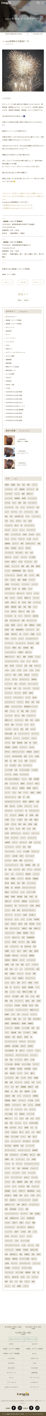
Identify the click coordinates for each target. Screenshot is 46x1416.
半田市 (38, 792)
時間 (29, 847)
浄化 (21, 1091)
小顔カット (21, 611)
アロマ (12, 521)
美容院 (26, 1127)
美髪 (28, 797)
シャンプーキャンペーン (11, 865)
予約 (13, 1037)
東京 (34, 829)
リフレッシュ (36, 1263)
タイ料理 (30, 1100)
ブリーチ (28, 697)
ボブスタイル (8, 810)
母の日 (35, 1069)
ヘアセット (30, 1050)
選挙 (27, 729)
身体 (38, 969)
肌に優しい (13, 1200)
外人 (12, 874)
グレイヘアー (35, 733)
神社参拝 (32, 924)
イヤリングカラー (18, 697)
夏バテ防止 (8, 1145)
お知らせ (13, 924)
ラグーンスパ (31, 1041)
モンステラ (13, 815)
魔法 (32, 647)
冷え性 (7, 1236)
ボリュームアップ (33, 684)
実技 (24, 571)
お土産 (7, 824)
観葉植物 (19, 1182)
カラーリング (8, 684)
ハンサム (7, 571)
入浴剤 (7, 625)
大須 (26, 819)
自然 (16, 1091)
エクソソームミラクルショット (15, 352)
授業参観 (12, 1069)
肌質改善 (19, 743)
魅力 (6, 516)
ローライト (18, 693)
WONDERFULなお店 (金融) (14, 420)
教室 (13, 743)
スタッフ (19, 625)
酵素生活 (14, 960)
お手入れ (28, 548)
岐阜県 (31, 693)
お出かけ (8, 377)
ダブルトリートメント (24, 1150)
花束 (26, 666)
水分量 (7, 1263)
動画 (15, 1019)
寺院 (23, 829)
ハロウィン (8, 675)
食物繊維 (30, 987)
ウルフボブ (23, 684)
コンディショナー (34, 901)
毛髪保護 (37, 1105)
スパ (24, 1019)
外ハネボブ (31, 643)
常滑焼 (13, 896)
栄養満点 (27, 1254)
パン (6, 815)
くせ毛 (23, 1245)
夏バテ (34, 1136)
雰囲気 (19, 1286)
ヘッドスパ (8, 729)
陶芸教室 (21, 815)
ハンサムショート (10, 575)
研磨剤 (7, 951)
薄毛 (21, 1195)
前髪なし (13, 561)
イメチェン (33, 761)
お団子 (7, 602)
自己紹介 (12, 1073)
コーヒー (21, 1209)
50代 (37, 1245)
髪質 (6, 1281)
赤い (13, 1168)
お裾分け (20, 652)
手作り (7, 638)
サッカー (23, 1136)
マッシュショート (20, 643)
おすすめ (7, 503)
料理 (6, 928)
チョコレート (34, 1168)
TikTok (7, 1132)
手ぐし (12, 829)
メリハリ (23, 838)
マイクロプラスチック (32, 638)
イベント (7, 910)
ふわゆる (19, 598)
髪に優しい (8, 1195)
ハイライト (32, 580)
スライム (7, 1186)
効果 (6, 783)
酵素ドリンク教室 (27, 992)
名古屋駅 (7, 955)
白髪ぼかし (31, 1227)
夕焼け (31, 896)
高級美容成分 (30, 1191)
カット (8, 334)
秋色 (23, 620)
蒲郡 (20, 607)
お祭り (21, 856)
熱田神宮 (35, 1150)
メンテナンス (23, 747)
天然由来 (25, 1250)
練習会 (22, 783)
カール (38, 634)
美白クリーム (15, 937)
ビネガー (7, 856)
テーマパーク (25, 584)
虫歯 (28, 942)
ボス (38, 629)
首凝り (25, 951)
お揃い (35, 743)
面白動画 (7, 1191)
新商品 (7, 964)
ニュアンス (24, 557)
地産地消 (7, 1259)
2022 (31, 552)
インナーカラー (36, 516)
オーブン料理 (14, 1136)
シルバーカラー (28, 860)
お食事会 (22, 788)
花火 (26, 552)
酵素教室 (17, 498)
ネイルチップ (26, 1096)
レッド (26, 724)
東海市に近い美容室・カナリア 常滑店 (16, 269)
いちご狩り (13, 765)
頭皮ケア (24, 1204)
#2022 (26, 300)
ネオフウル (22, 1041)
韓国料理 (32, 625)
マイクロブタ (8, 616)
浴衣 (25, 575)
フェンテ (29, 1236)
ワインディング (9, 507)
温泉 (37, 815)
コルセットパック (10, 933)
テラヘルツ (14, 1236)
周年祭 (38, 905)
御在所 (7, 892)
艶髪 (23, 494)
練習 (21, 860)
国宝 (6, 761)
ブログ (26, 1073)
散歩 (15, 675)
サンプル (30, 1105)
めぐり (24, 982)
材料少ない (15, 955)
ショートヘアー (31, 530)
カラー (20, 616)
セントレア (8, 697)
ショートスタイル (29, 525)
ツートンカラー (19, 810)
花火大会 (19, 575)
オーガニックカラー (10, 1150)
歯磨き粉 (27, 1091)
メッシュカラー (15, 584)
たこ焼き (19, 806)
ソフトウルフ (8, 1005)
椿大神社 (30, 1046)
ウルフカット (23, 842)
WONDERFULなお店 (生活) (14, 417)
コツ (17, 507)
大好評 (38, 1001)
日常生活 (8, 381)
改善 (6, 829)
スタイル (25, 1286)
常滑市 (24, 498)
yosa (32, 1118)
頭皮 (29, 602)
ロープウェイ (14, 892)
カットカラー (22, 1100)
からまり (7, 1222)
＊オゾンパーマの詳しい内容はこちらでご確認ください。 (23, 193)
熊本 (18, 910)
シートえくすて (30, 1145)
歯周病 (33, 942)
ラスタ (38, 1082)
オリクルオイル (21, 1227)
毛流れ (7, 548)
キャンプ (7, 647)
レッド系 (29, 919)
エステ (37, 1118)
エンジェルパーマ (10, 702)
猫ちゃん (32, 1155)
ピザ (12, 1087)
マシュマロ (24, 955)
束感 (6, 1254)
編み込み (27, 675)
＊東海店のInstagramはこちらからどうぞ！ (18, 205)
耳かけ (16, 525)
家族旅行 (7, 1105)
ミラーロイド (10, 342)
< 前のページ (7, 282)
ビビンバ (7, 942)
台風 (37, 643)
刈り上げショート (24, 679)
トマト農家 (26, 851)
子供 (6, 521)
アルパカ (7, 1164)
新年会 (20, 924)
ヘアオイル (35, 964)
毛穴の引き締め (34, 1123)
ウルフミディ (14, 838)
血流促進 (17, 1028)
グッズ (14, 1186)
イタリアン (36, 874)
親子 (17, 1087)
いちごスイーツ (31, 715)
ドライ (7, 1177)
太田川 (7, 878)
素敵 (30, 779)
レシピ (22, 892)
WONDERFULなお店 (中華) (14, 399)
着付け (32, 1073)
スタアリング (8, 1241)
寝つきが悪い (36, 1019)
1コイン (28, 1222)
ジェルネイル (8, 525)
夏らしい (14, 788)
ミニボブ (25, 634)
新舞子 (26, 1037)
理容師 (7, 607)
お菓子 (20, 675)
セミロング (27, 616)
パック (25, 1123)
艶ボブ (37, 783)
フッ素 (34, 1091)
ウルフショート (32, 838)
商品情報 (8, 363)
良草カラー (9, 349)
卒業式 (14, 647)
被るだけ (23, 1046)
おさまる (31, 534)
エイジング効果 (26, 1064)
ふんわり (16, 557)
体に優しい (32, 915)
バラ (28, 1159)
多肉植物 (25, 647)
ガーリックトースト (16, 1177)
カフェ (35, 607)
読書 (27, 711)
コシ (21, 969)
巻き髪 (30, 824)
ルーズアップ (8, 693)
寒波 (12, 724)
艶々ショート (20, 593)
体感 (6, 1218)
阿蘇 (13, 910)
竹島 (24, 607)
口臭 (34, 946)
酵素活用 (24, 901)
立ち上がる (13, 1127)
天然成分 (30, 657)
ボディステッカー (30, 978)
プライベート (18, 1082)
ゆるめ (24, 602)
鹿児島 (25, 801)
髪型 (28, 485)
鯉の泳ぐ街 (15, 1277)
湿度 (19, 580)
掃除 (6, 1209)
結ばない (35, 788)
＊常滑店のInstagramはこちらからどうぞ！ (18, 208)
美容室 (13, 485)
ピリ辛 (37, 1100)
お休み (7, 924)
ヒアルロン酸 (8, 1064)
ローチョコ (37, 842)
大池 (38, 1028)
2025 (6, 946)
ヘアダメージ (19, 874)
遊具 (6, 806)
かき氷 (14, 589)
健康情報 (8, 360)
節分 (22, 729)
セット (20, 1127)
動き (33, 702)
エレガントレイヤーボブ (28, 887)
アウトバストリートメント (12, 1245)
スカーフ (16, 729)
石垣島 (31, 815)
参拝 (12, 629)
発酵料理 (14, 1259)
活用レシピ (8, 901)
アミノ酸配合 (24, 1155)
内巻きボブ (8, 738)
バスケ (13, 1014)
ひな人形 (35, 1200)
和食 (19, 797)
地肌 (6, 992)
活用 (33, 1001)
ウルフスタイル (16, 1105)
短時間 (19, 933)
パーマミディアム (15, 534)
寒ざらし (7, 1277)
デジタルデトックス (25, 1263)
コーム (13, 951)
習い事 (7, 883)
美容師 (30, 982)
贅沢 (6, 666)
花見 (33, 1028)
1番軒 (26, 1182)
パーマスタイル (24, 774)
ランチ (27, 516)
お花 (33, 1082)
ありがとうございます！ (28, 910)
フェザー (18, 847)
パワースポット (32, 503)
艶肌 (6, 1127)
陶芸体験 (19, 896)
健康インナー (8, 1118)
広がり (26, 1195)
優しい (19, 657)
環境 (34, 865)
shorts (14, 978)
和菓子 (32, 792)
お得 (15, 688)
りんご (36, 806)
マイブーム (32, 1109)
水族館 (7, 634)
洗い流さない (8, 905)
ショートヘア (8, 715)
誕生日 (27, 702)
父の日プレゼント (30, 543)
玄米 (18, 883)
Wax (35, 561)
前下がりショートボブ (18, 752)
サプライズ (20, 702)
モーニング (18, 915)
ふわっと (34, 738)
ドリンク (7, 743)
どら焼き (19, 819)
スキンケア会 (30, 1114)
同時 (26, 720)
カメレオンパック (10, 1227)
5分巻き (7, 566)
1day (18, 992)
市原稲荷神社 (19, 629)
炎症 (6, 987)
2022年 (7, 561)
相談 (33, 1281)
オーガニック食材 (24, 1259)
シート (37, 987)
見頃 (11, 1001)
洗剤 (6, 598)
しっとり (12, 992)
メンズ (20, 761)
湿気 (27, 1209)
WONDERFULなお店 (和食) (14, 392)
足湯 (11, 1123)
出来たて (26, 1177)
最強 (38, 575)
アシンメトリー (19, 1001)
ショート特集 (25, 1028)
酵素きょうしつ (34, 1010)
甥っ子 (21, 1132)
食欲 (21, 1254)
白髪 (39, 543)
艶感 (23, 566)
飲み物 (24, 987)
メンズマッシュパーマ (22, 1010)
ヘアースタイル (9, 552)
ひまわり (27, 1082)
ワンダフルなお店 (24, 770)
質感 (6, 711)
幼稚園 (36, 1078)
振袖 (30, 928)
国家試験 (13, 607)
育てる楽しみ (26, 1141)
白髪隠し (12, 973)
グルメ (14, 792)
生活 (6, 1059)
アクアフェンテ (9, 1272)
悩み (21, 1281)
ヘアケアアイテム (29, 969)
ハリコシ (33, 711)
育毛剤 (7, 629)
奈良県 (7, 887)
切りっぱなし (19, 552)
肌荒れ (27, 1001)
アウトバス (21, 539)
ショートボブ (8, 498)
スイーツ (7, 792)
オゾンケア (14, 1263)
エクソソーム (8, 915)
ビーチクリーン (9, 643)
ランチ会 (7, 788)
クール (19, 851)
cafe (33, 611)
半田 (20, 792)
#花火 (20, 300)
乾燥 (20, 824)
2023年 (37, 720)
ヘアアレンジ (30, 507)
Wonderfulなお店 (17, 756)
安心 (11, 1281)
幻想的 (7, 1136)
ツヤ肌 (32, 1059)
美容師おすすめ (14, 1218)
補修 (28, 1186)
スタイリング (35, 833)
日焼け (38, 1132)
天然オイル (22, 1191)
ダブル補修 (15, 996)
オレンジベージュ (31, 620)
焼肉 (6, 1073)
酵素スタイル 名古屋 (12, 367)
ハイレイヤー (33, 1055)
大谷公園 (17, 1005)
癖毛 (24, 824)
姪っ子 (27, 1132)
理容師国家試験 (16, 571)
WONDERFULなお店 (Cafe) (14, 402)
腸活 (27, 566)
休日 (11, 516)
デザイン (27, 1281)
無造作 (38, 566)
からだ (38, 924)
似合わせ (13, 611)
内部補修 (18, 1250)
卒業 (36, 1005)
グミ (25, 1109)
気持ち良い (8, 1019)
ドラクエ (37, 1182)
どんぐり (21, 638)
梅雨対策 (22, 1114)
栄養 (26, 896)
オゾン (32, 724)
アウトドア (36, 1064)
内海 (6, 620)
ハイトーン (16, 738)
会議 (26, 924)
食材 (6, 973)
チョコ (22, 661)
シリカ (35, 1231)
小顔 (12, 964)
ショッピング (25, 738)
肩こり (19, 951)
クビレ (13, 819)
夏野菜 (24, 589)
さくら (31, 756)
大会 (24, 521)
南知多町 (28, 874)
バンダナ (13, 638)
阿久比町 (28, 878)
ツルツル (7, 756)
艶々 (16, 684)
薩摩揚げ (31, 801)
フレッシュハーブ (16, 1141)
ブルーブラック (19, 720)
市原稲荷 (27, 865)
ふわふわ (31, 747)
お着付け (24, 928)
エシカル (36, 593)
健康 (24, 657)
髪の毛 (34, 697)
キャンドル (34, 1177)
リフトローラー (14, 946)
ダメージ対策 (19, 1272)
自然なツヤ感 (34, 1250)
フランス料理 (8, 770)
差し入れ (12, 806)
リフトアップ (8, 1028)
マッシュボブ (31, 1173)
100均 (29, 521)
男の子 (30, 1078)
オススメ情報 (10, 356)
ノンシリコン (36, 602)
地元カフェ (8, 557)
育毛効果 (17, 1064)
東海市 (7, 485)
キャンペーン (26, 688)
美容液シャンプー (10, 1204)
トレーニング (15, 566)
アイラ (7, 1087)
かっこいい (25, 1014)
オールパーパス (23, 905)
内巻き (25, 534)
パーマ (22, 507)
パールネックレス (34, 1204)
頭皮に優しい (13, 1254)
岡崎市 (7, 1091)
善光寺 (25, 693)
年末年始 (36, 919)
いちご (7, 1032)
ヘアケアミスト (9, 1250)
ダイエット (17, 987)
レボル (24, 1173)
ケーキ (16, 919)
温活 (6, 1123)
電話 (31, 1182)
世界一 (26, 1059)
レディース (31, 1245)
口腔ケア (14, 1222)
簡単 (22, 543)
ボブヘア (29, 593)
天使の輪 (7, 589)
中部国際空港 (30, 937)
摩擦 (30, 842)
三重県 (7, 819)
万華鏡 (32, 634)
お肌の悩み (25, 1168)
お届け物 (13, 548)
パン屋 (29, 539)
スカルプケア (8, 494)
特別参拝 (7, 1037)
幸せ (24, 847)
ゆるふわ (18, 521)
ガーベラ (7, 1168)
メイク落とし (26, 1032)
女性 (18, 485)
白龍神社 (7, 842)
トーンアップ (18, 1059)
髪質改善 (8, 331)
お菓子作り (14, 634)
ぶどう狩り (16, 901)
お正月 (7, 833)
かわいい (7, 996)
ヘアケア (13, 539)
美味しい (13, 602)
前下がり (7, 752)
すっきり (37, 657)
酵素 (32, 566)
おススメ (7, 530)
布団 (38, 702)
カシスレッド (8, 919)
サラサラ (33, 729)
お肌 (18, 1168)
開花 (38, 996)
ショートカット (14, 783)
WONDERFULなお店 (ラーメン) (15, 406)
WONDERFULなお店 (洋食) (14, 395)
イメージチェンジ (10, 593)
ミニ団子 (23, 1231)
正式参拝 (14, 747)
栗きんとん (28, 652)
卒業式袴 (29, 752)
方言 (27, 996)
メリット (12, 711)
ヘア (20, 512)
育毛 (34, 1272)
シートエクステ (31, 960)
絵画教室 (35, 878)
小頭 (17, 964)
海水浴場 (17, 887)
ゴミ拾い (13, 580)
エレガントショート (10, 797)
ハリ (16, 969)
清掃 (23, 715)
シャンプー (35, 584)
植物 (26, 761)
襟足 (25, 756)
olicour (14, 1191)
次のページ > (38, 282)
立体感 (7, 584)
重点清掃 (36, 779)
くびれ (7, 670)
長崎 (22, 996)
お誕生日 (7, 1096)
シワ (16, 1118)
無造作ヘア (27, 598)
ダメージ (7, 1286)
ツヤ (16, 1281)
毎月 (23, 869)
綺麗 (31, 666)
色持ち (38, 1254)
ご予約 (31, 905)
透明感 (28, 788)
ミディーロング (30, 856)
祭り (20, 765)
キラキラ (7, 1182)
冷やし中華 (36, 1141)
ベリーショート (28, 512)
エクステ (22, 960)
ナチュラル (36, 598)
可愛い (7, 534)
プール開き (32, 557)
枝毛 (11, 969)
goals (38, 1191)
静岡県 (7, 1014)
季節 (29, 1136)
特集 (34, 973)
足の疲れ (37, 1213)
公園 (37, 801)
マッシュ (22, 530)
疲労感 (7, 1023)
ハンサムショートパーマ (11, 661)
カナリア (19, 1073)
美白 (20, 1032)
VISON (7, 838)
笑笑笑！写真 (10, 385)
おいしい (21, 548)
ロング (7, 512)
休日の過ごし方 (19, 516)
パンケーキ (8, 774)
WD (16, 905)
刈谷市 (38, 625)
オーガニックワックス (22, 1055)
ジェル (7, 1109)
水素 (29, 1231)
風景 (11, 1082)
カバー (28, 964)
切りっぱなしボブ (14, 620)
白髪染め (34, 679)
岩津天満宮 (13, 1209)
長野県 (7, 1159)
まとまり (12, 598)
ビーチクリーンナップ (11, 1041)
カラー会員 (8, 688)
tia (36, 1127)
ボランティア (24, 1213)
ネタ (16, 1114)
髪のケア (22, 1050)
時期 (6, 1001)
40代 (23, 485)
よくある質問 (10, 374)
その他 (8, 388)
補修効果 (16, 1145)
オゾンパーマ (10, 327)
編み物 (36, 951)
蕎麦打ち (30, 1087)
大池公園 (14, 856)
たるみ (21, 1118)
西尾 (29, 607)
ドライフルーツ (27, 765)
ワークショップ (9, 847)
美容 (24, 1105)
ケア (13, 1286)
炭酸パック (37, 928)
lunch (28, 829)
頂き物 (12, 666)
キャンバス (17, 869)
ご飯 (36, 512)
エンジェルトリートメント (32, 1164)
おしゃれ (28, 973)
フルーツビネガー (10, 851)
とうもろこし (15, 1268)
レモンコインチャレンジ (11, 1213)
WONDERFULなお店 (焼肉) (14, 413)
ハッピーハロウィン (10, 652)
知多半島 (35, 616)
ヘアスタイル (8, 489)
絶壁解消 (7, 543)
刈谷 (22, 865)
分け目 (22, 1277)
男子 (18, 1014)
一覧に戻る (23, 282)
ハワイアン (20, 878)
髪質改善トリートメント (30, 706)
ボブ (16, 489)
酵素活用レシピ (11, 370)
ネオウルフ (37, 666)
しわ (33, 1132)
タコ (28, 1277)
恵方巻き (7, 960)
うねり (7, 874)
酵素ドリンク (8, 720)
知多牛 (16, 1231)
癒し (20, 647)
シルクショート (30, 629)
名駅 (31, 819)
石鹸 (26, 743)
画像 (38, 1155)
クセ (6, 765)
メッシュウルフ (9, 1010)
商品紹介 (20, 978)
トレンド (17, 494)
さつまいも (21, 1186)
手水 (31, 720)
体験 (37, 1087)
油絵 (10, 869)
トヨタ (32, 996)
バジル (7, 1141)
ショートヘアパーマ (24, 733)
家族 (17, 1078)
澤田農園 (23, 1087)
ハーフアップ (18, 1109)
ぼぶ (20, 1019)
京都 (15, 761)
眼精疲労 (30, 1023)
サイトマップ (34, 1387)
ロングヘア (15, 543)
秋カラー (35, 661)
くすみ (16, 1241)
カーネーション (20, 1159)
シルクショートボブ (16, 706)
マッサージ (34, 1014)
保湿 (6, 969)
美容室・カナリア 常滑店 (8, 274)
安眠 (29, 1019)
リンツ (28, 661)
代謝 (22, 711)
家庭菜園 (7, 1100)
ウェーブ (35, 539)
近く (12, 1159)
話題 (28, 611)
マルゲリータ (35, 851)
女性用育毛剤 (30, 1218)
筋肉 (18, 982)
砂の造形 (19, 1069)
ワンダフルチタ (9, 1078)
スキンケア (21, 942)
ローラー (22, 1236)
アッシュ (24, 779)
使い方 (31, 1005)
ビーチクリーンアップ (24, 1200)
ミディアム (14, 512)
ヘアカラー (35, 675)
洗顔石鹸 (13, 1032)
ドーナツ (7, 937)
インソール (19, 724)
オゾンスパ (19, 1164)
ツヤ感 (32, 1195)
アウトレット (28, 806)
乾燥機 (7, 706)
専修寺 (15, 860)
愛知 (31, 1213)
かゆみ (36, 982)
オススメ (30, 571)
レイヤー (25, 792)
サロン (14, 503)
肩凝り (21, 1222)
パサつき (13, 824)
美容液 (13, 625)
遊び (6, 1069)
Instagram (14, 1132)
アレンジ (7, 679)
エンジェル (37, 869)
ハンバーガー (8, 1231)
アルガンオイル (9, 1055)
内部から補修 (8, 733)
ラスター (37, 1050)
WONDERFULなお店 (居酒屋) (15, 410)
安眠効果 (7, 1046)
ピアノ (38, 1195)
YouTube (7, 978)
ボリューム (20, 973)
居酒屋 (13, 878)
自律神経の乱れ (15, 1023)
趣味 (31, 951)
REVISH (16, 774)
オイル (32, 933)
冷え (6, 1200)
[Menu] (42, 2)
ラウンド (14, 842)
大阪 (16, 770)
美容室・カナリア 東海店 (14, 320)
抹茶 (23, 937)
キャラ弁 (23, 1078)
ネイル (19, 1096)
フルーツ (29, 869)
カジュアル (8, 860)
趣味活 (13, 883)
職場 (34, 1222)
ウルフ (38, 534)
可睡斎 (35, 1032)
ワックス (31, 575)
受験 (18, 1204)
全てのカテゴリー (11, 317)
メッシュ (14, 530)
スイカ (7, 611)
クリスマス (36, 688)
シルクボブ (19, 666)
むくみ (7, 982)
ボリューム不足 (25, 1241)
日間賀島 (35, 1096)
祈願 (6, 1155)
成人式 (7, 724)
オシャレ (17, 715)
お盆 (22, 1145)
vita (32, 1127)
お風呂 (25, 915)
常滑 (26, 625)
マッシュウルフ (31, 883)
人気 (37, 507)
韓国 (6, 1082)
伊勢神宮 (7, 747)
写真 (13, 1182)
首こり (13, 982)
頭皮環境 (27, 1272)
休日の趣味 (15, 1046)
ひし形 (18, 829)
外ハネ (7, 539)
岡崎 (35, 824)
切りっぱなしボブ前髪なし (12, 779)
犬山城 (37, 756)
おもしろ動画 (8, 1114)
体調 (33, 1254)
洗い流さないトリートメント (12, 801)
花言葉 (33, 1159)
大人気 (20, 561)
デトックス (18, 1123)
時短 (11, 1059)
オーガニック (28, 561)
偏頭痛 (24, 1023)
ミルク (22, 1218)
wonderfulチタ (14, 1155)
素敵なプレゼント (10, 657)
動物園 (24, 580)
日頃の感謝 (27, 1069)
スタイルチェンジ (34, 810)
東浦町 (7, 896)
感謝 (13, 1096)
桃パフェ (34, 1259)
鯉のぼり (19, 1037)
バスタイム (35, 1277)
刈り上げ (14, 679)
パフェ (22, 919)
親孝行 (14, 1100)
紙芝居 (14, 942)
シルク (30, 589)
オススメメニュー (14, 928)
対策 (27, 1118)
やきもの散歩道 (9, 1050)
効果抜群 (25, 933)
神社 (24, 503)
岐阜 (20, 503)
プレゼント (30, 783)
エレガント (26, 833)
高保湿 (15, 1195)
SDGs (7, 345)
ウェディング (35, 1186)
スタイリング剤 (31, 892)
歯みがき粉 (28, 946)
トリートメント (11, 338)
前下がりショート (16, 833)
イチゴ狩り (35, 770)
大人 (20, 688)
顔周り (36, 819)
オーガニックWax (26, 1268)
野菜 (23, 883)
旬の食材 (7, 1268)
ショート (34, 485)
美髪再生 (31, 955)
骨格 (22, 964)
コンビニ (7, 1173)
